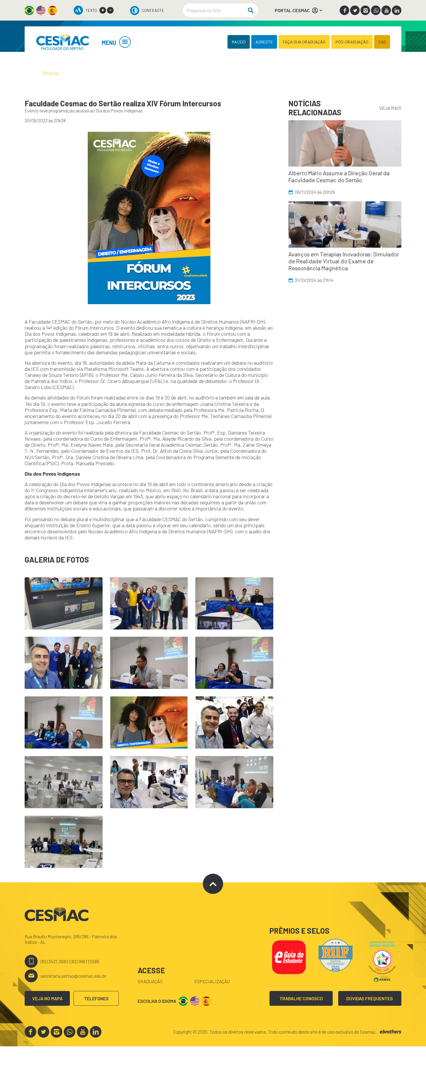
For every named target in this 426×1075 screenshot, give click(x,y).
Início (30, 73)
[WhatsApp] (376, 10)
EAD (382, 41)
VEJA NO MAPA (47, 998)
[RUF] (335, 954)
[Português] (29, 10)
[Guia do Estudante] (289, 956)
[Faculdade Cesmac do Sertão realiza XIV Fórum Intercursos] (62, 42)
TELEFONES (96, 998)
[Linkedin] (396, 10)
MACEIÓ (238, 41)
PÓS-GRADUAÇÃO (352, 41)
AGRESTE (264, 41)
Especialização (212, 981)
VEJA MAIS (390, 108)
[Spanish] (52, 10)
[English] (40, 10)
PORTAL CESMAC (292, 10)
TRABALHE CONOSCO (301, 998)
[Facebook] (344, 10)
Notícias (51, 73)
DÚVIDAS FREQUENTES (369, 998)
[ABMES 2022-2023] (382, 960)
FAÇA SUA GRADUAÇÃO (304, 41)
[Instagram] (365, 10)
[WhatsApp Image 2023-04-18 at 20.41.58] (149, 218)
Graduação (150, 981)
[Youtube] (386, 10)
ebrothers (390, 1032)
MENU (109, 42)
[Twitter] (355, 10)
